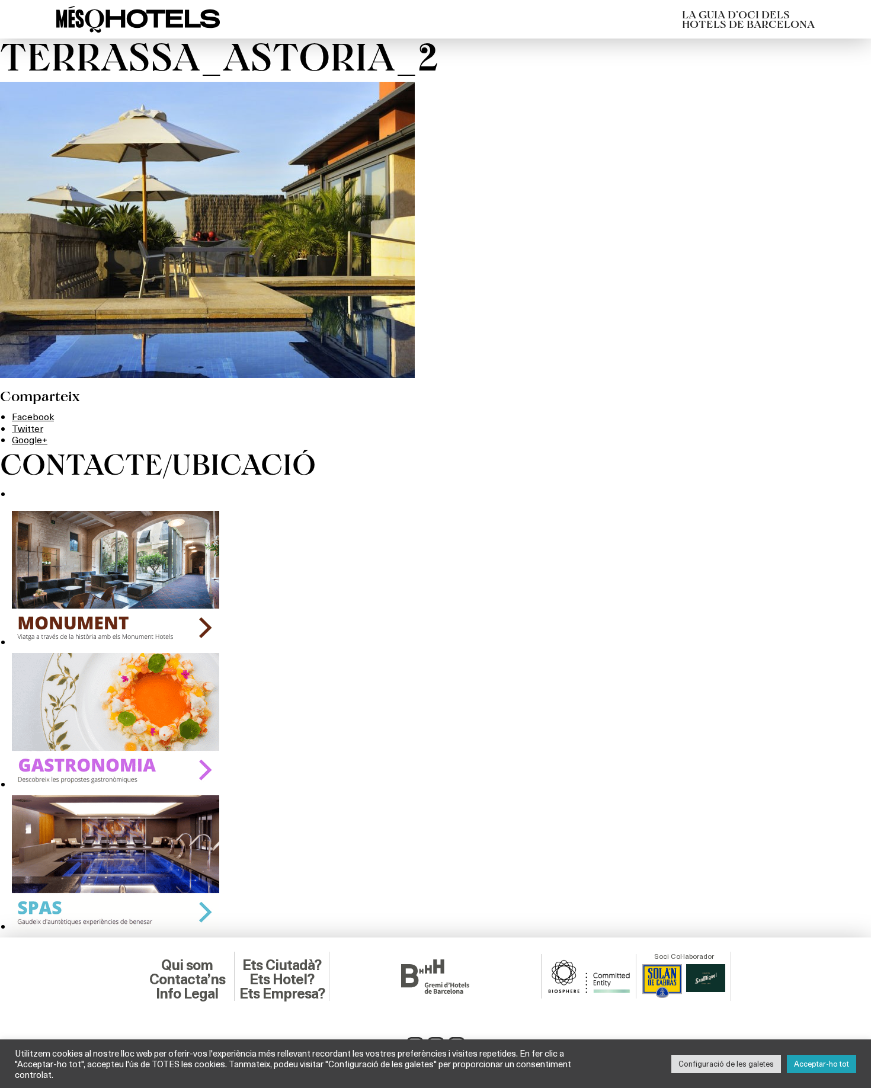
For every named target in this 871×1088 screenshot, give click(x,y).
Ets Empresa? (282, 994)
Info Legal (187, 994)
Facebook (33, 416)
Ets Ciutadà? (281, 965)
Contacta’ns (187, 979)
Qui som (187, 965)
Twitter (27, 428)
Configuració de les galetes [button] (726, 1063)
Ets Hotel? (281, 979)
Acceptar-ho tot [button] (821, 1063)
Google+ (29, 439)
